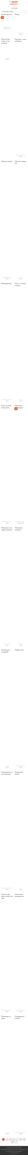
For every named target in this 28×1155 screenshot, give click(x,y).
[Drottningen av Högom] (7, 1073)
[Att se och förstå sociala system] (7, 462)
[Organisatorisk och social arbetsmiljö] (7, 829)
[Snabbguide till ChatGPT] (21, 1073)
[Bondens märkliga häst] (21, 218)
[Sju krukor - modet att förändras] (21, 96)
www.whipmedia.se (14, 1153)
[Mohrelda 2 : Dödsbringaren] (21, 462)
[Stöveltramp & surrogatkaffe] (7, 707)
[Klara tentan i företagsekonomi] (21, 951)
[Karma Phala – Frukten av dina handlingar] (7, 47)
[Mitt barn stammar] (7, 218)
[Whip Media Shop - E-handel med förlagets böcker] (14, 2)
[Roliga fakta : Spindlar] (21, 829)
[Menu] (2, 3)
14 (20, 1139)
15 (24, 1139)
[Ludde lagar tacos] (7, 20)
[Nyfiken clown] (21, 707)
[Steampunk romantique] (21, 585)
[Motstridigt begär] (7, 340)
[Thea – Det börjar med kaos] (21, 340)
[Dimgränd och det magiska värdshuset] (7, 585)
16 (12, 1142)
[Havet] (21, 23)
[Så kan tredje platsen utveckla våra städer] (7, 951)
